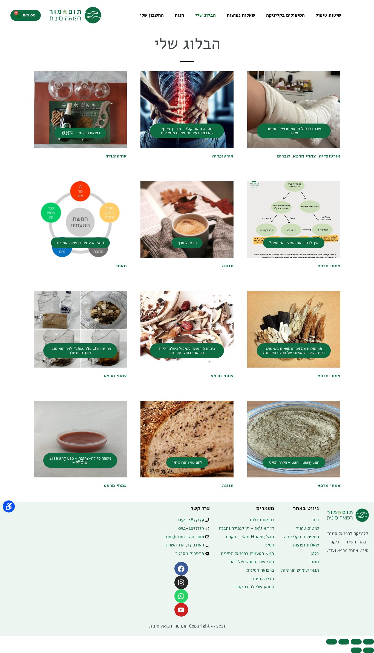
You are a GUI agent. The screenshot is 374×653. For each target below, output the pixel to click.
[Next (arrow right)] (356, 650)
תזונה (228, 266)
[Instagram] (181, 582)
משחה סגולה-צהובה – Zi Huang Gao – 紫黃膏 (80, 460)
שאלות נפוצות (241, 15)
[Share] (356, 642)
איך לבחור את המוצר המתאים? (293, 242)
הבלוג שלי (205, 15)
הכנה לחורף (187, 242)
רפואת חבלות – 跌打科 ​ (80, 133)
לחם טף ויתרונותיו (187, 462)
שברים (283, 156)
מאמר (121, 266)
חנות (179, 15)
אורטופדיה (329, 156)
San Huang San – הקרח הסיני (294, 462)
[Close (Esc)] (368, 642)
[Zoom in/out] (331, 642)
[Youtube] (181, 610)
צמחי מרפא (304, 156)
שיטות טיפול (328, 15)
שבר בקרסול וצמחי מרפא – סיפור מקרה (294, 131)
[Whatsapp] (181, 596)
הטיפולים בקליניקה (285, 15)
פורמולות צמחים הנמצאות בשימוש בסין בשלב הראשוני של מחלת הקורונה (294, 350)
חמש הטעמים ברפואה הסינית (80, 242)
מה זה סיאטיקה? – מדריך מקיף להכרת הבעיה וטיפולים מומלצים (187, 131)
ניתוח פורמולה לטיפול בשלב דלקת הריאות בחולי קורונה (187, 350)
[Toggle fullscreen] (343, 642)
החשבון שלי (152, 15)
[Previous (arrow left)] (368, 650)
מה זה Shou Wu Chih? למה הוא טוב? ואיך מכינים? (80, 350)
